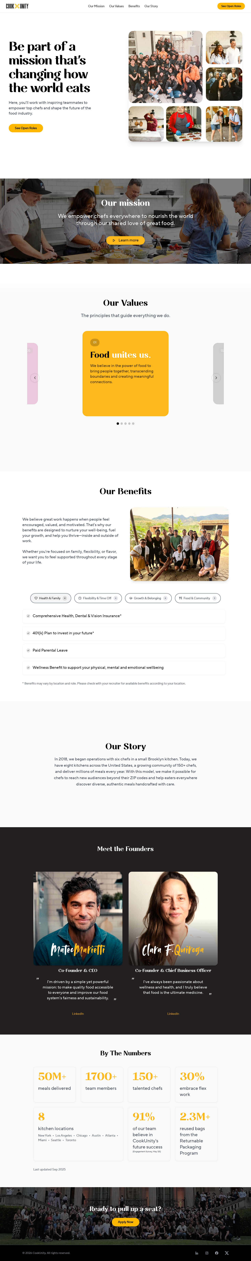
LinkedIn (78, 1014)
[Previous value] (34, 377)
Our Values (116, 6)
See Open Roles (231, 6)
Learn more (128, 240)
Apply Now (125, 1222)
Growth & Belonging (150, 598)
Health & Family (52, 598)
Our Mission (96, 6)
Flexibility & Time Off (99, 598)
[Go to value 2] (122, 423)
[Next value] (216, 377)
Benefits (134, 6)
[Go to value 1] (118, 423)
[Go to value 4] (129, 423)
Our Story (151, 6)
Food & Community (199, 598)
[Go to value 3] (125, 423)
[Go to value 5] (133, 423)
